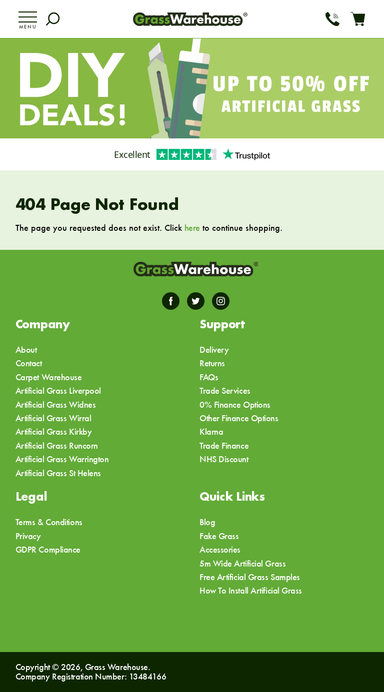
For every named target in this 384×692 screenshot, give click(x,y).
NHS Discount (224, 459)
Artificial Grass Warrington (62, 459)
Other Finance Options (239, 418)
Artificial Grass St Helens (58, 473)
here (192, 227)
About (26, 349)
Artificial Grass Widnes (56, 404)
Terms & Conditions (49, 522)
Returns (212, 363)
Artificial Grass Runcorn (57, 445)
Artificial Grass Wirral (54, 418)
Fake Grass (219, 536)
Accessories (220, 549)
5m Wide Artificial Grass (243, 563)
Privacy (28, 536)
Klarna (211, 431)
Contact (29, 363)
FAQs (209, 377)
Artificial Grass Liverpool (58, 390)
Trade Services (225, 390)
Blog (207, 522)
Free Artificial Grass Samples (250, 577)
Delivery (214, 349)
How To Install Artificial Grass (251, 590)
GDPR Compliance (48, 549)
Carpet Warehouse (49, 377)
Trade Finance (224, 445)
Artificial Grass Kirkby (54, 431)
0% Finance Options (235, 404)
